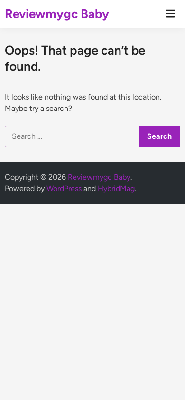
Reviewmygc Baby (57, 13)
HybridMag (116, 188)
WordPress (64, 188)
